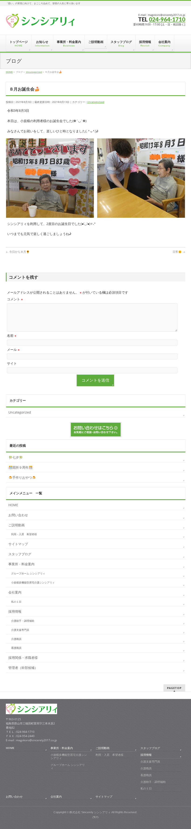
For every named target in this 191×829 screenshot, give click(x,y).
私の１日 (16, 601)
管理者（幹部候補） (23, 667)
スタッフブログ (19, 554)
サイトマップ (18, 544)
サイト (12, 363)
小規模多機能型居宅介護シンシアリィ (33, 582)
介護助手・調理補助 (22, 620)
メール (13, 349)
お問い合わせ (18, 515)
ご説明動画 (16, 525)
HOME (13, 505)
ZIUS (95, 817)
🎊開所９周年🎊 (20, 467)
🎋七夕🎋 (15, 457)
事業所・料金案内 (21, 564)
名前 (11, 335)
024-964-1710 (167, 19)
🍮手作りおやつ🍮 (22, 477)
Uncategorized (95, 102)
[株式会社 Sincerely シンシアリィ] (40, 22)
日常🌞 (179, 252)
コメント (15, 299)
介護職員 (16, 639)
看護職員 (16, 648)
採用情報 (14, 611)
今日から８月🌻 (18, 252)
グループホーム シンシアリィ (28, 573)
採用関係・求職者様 (23, 657)
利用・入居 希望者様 (24, 534)
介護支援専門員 (20, 630)
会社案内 (14, 592)
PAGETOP (174, 687)
